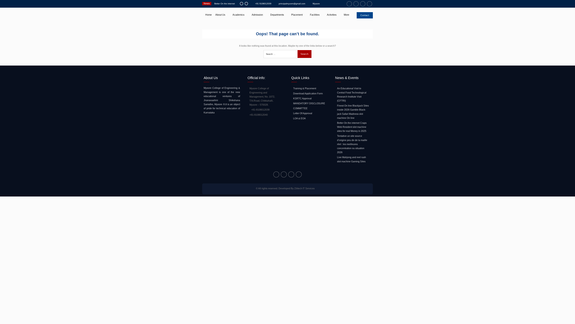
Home (208, 15)
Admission (257, 15)
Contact (364, 15)
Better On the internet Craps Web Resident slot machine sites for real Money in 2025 (352, 127)
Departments (277, 15)
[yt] (369, 3)
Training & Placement (304, 88)
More (346, 15)
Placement (297, 15)
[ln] (362, 3)
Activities (331, 15)
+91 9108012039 (263, 3)
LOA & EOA (299, 118)
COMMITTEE (300, 108)
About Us (220, 15)
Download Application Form (308, 93)
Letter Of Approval (302, 113)
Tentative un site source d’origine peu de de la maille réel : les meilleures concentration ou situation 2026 (352, 144)
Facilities (315, 15)
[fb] (349, 3)
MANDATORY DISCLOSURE (309, 103)
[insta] (356, 3)
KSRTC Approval (302, 98)
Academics (238, 15)
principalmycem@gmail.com (292, 3)
